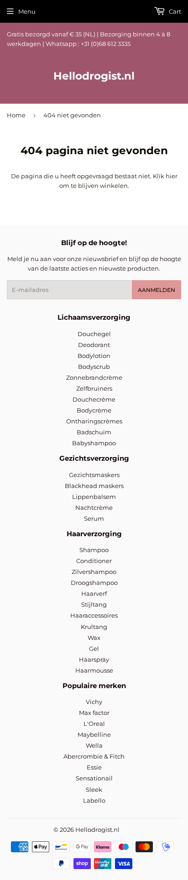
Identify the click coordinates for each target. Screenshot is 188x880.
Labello (94, 800)
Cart (174, 11)
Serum (94, 518)
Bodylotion (94, 355)
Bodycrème (94, 410)
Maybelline (94, 734)
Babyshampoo (94, 443)
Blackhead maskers (94, 485)
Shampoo (94, 549)
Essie (94, 767)
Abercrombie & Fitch (94, 756)
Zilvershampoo (94, 571)
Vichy (94, 701)
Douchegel (94, 333)
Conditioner (94, 560)
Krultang (94, 626)
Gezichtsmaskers (94, 474)
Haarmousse (94, 670)
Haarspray (94, 659)
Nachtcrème (94, 507)
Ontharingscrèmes (94, 421)
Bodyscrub (94, 366)
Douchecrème (94, 399)
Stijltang (94, 604)
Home (16, 115)
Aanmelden (156, 290)
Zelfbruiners (94, 388)
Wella (94, 745)
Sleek (94, 789)
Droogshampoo (94, 582)
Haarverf (94, 593)
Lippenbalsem (94, 496)
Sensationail (94, 778)
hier (172, 176)
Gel (94, 648)
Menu (27, 11)
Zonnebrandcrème (94, 377)
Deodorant (94, 344)
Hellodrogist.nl (94, 76)
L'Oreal (94, 723)
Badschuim (94, 432)
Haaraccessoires (94, 615)
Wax (94, 637)
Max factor (94, 712)
